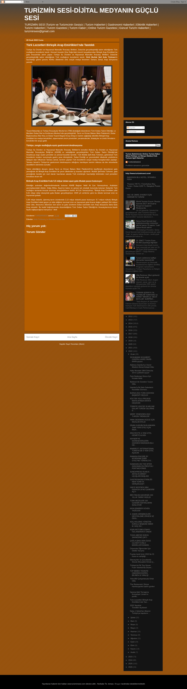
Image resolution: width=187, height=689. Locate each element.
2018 (130, 337)
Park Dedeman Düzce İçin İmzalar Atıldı (140, 377)
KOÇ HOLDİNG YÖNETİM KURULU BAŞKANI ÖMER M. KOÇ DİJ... (141, 524)
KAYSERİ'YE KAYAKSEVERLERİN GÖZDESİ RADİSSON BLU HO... (142, 442)
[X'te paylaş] (71, 216)
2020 (130, 344)
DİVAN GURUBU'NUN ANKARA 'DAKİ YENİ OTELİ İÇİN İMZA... (142, 427)
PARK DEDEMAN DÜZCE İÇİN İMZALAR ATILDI (142, 421)
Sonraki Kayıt (32, 337)
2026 (130, 667)
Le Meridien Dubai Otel (55, 219)
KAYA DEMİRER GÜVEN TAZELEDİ (140, 509)
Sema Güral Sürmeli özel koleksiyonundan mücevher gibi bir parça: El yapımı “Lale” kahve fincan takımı (148, 224)
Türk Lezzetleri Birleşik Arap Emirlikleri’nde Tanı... (141, 601)
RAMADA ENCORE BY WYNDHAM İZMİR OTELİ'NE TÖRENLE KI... (141, 458)
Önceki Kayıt (111, 337)
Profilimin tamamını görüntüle (137, 165)
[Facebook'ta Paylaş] (73, 216)
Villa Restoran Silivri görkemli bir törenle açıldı (147, 276)
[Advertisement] (71, 311)
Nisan (133, 624)
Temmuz (134, 635)
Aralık (133, 652)
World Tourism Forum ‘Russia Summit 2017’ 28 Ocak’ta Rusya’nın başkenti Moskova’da (148, 204)
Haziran (134, 631)
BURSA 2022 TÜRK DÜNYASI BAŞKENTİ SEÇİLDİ (142, 394)
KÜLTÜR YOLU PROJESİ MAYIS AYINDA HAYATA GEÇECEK (140, 401)
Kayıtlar (132, 128)
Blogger (118, 684)
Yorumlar (132, 132)
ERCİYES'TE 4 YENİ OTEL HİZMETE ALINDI (141, 434)
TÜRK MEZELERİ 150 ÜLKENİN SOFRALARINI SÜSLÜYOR (141, 503)
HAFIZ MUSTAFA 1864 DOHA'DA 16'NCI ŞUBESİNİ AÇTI (142, 489)
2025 (130, 664)
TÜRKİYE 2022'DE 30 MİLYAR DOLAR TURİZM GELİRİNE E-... (142, 408)
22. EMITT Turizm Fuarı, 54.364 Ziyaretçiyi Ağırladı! (146, 242)
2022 (130, 351)
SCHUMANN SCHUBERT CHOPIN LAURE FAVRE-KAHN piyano (141, 359)
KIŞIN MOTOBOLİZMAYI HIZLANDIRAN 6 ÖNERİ (140, 531)
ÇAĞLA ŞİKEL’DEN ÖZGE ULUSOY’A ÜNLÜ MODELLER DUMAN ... (140, 543)
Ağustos (134, 638)
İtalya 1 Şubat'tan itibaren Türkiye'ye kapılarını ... (140, 612)
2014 (130, 323)
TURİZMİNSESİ (134, 162)
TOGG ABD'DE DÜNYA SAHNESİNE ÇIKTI (139, 536)
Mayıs (133, 628)
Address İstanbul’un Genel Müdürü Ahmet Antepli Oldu (142, 366)
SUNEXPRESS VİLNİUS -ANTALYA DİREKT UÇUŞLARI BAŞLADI (140, 474)
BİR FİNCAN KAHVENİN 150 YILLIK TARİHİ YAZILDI (141, 496)
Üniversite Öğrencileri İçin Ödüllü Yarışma (140, 549)
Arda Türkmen (39, 219)
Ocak (133, 354)
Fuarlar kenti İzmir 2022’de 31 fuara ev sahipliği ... (142, 555)
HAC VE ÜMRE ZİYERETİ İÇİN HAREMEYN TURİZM (139, 196)
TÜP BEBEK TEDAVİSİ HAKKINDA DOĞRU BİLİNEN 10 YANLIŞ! (139, 573)
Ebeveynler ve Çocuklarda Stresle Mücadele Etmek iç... (142, 561)
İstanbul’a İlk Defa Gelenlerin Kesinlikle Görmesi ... (141, 388)
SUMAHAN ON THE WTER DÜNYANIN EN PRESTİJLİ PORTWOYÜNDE (141, 466)
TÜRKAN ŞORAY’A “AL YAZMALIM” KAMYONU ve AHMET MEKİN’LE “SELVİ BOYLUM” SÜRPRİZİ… (147, 296)
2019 (130, 341)
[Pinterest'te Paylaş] (75, 216)
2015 (130, 327)
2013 (130, 320)
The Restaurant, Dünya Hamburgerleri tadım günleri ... (142, 586)
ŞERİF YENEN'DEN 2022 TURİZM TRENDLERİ (140, 415)
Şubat (133, 617)
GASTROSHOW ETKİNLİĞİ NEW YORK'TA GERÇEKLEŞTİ (141, 482)
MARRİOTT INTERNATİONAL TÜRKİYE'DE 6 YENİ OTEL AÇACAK (142, 451)
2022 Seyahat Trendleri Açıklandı (138, 606)
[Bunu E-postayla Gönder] (66, 216)
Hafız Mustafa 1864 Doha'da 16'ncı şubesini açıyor (141, 372)
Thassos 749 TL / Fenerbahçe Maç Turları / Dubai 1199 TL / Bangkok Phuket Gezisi (143, 186)
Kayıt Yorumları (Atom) (75, 344)
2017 (130, 334)
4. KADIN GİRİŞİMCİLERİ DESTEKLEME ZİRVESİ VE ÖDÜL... (142, 516)
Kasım (133, 649)
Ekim (133, 645)
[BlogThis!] (68, 216)
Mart (133, 621)
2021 (130, 348)
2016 (130, 330)
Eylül (133, 642)
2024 (130, 660)
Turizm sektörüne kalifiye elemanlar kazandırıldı (146, 259)
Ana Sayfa (72, 337)
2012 (130, 316)
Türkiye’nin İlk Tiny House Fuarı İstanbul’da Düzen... (141, 566)
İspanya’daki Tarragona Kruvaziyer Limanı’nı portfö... (139, 594)
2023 (130, 657)
